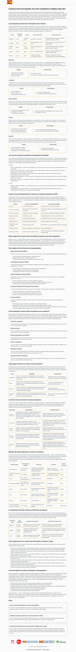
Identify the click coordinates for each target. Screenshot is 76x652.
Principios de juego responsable (34, 649)
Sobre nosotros (45, 649)
